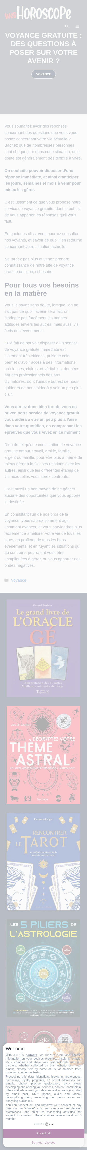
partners (31, 1055)
